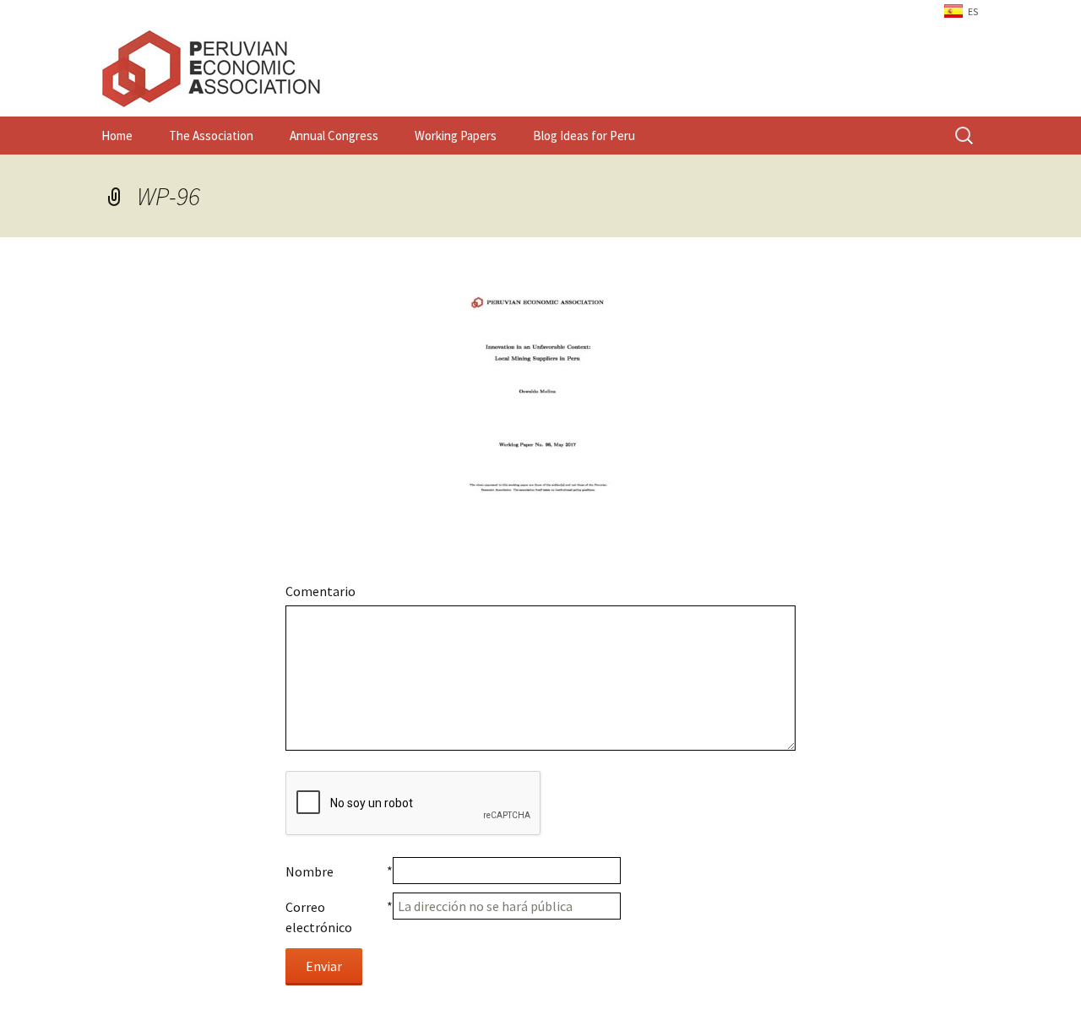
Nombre (309, 871)
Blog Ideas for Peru (584, 136)
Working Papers (456, 136)
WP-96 (168, 196)
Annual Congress (334, 136)
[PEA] (540, 68)
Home (117, 136)
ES (973, 11)
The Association (211, 136)
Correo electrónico (318, 917)
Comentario (320, 591)
